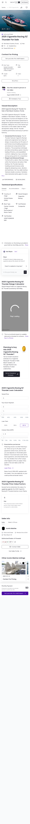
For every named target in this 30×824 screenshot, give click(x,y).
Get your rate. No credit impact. (15, 58)
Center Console (8, 67)
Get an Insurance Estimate (10, 374)
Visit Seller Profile (14, 551)
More (3, 176)
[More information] (20, 95)
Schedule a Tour (16, 99)
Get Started (25, 2)
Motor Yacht (7, 70)
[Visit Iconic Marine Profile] (23, 563)
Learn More (7, 468)
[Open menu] (3, 2)
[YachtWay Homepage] (15, 2)
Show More (15, 81)
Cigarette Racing (10, 109)
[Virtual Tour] (20, 563)
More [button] (26, 245)
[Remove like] (22, 571)
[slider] (15, 20)
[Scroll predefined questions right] (26, 266)
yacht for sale (6, 489)
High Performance (9, 69)
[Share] (21, 7)
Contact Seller (16, 547)
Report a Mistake (8, 338)
